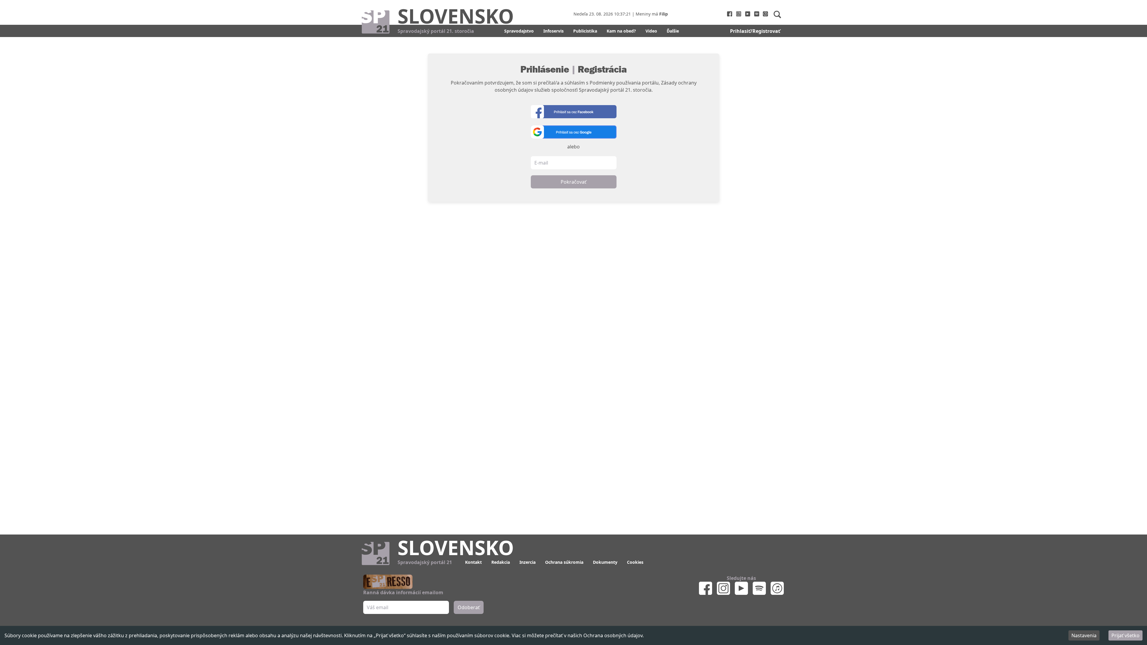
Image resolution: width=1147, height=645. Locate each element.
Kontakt (473, 562)
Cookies (635, 562)
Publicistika (585, 31)
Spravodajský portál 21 (425, 562)
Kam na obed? (621, 31)
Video (651, 31)
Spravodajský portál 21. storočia (436, 31)
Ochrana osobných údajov (612, 635)
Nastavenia (1084, 635)
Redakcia (500, 562)
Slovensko (456, 15)
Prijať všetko (1125, 635)
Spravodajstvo (519, 31)
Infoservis (553, 31)
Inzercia (527, 562)
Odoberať (469, 607)
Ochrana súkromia (564, 562)
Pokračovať (573, 182)
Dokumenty (605, 562)
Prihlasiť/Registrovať (755, 31)
